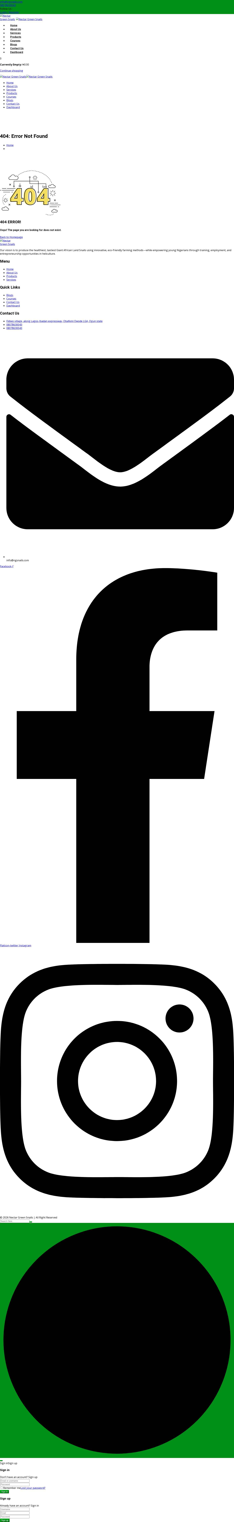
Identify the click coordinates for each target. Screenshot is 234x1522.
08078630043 (8, 5)
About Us (15, 29)
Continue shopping (11, 70)
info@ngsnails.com (11, 2)
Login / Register (9, 12)
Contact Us (17, 48)
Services (15, 33)
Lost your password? (33, 1488)
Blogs (13, 45)
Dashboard (16, 52)
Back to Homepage (11, 237)
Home (13, 25)
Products (15, 37)
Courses (15, 41)
